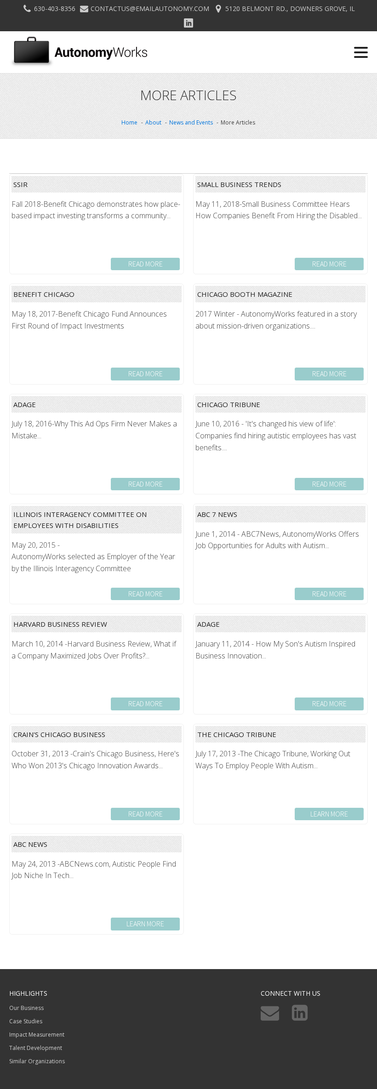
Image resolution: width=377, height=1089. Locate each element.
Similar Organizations (37, 1061)
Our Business (26, 1008)
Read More (145, 263)
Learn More (329, 813)
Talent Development (35, 1048)
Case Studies (25, 1021)
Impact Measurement (36, 1034)
